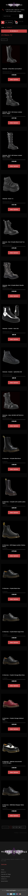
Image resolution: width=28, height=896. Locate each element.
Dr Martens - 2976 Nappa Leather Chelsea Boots (14, 545)
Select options (14, 79)
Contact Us (4, 878)
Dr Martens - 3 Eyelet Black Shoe (11, 588)
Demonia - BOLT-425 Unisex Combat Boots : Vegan (12, 156)
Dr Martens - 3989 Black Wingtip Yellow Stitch (13, 805)
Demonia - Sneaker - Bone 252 (11, 328)
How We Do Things (6, 874)
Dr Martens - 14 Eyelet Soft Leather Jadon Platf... (14, 502)
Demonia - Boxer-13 (8, 198)
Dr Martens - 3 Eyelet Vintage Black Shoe (14, 675)
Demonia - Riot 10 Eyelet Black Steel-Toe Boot (13, 242)
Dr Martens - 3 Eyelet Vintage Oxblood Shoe (13, 718)
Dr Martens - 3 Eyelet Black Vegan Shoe (13, 631)
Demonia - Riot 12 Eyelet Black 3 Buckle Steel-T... (13, 286)
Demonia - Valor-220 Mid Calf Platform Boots (13, 415)
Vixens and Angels (11, 890)
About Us (3, 872)
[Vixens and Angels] (14, 5)
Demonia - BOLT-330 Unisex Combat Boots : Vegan (12, 112)
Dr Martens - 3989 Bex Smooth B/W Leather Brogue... (12, 762)
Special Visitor (4, 881)
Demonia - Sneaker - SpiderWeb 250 (12, 372)
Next (23, 827)
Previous (5, 827)
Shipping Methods (5, 876)
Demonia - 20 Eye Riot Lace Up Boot (12, 68)
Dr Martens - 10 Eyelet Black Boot (12, 458)
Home (2, 27)
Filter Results (14, 31)
